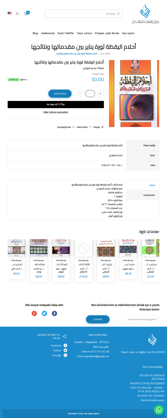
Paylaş (96, 127)
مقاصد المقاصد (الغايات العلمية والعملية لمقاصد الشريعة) (150, 264)
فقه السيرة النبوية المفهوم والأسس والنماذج (128, 264)
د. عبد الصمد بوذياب (39, 270)
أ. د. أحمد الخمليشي (83, 270)
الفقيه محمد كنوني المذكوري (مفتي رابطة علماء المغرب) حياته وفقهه (16, 264)
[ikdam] (144, 13)
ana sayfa (105, 53)
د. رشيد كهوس (128, 269)
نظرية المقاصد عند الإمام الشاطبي (106, 264)
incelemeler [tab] (149, 195)
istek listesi (82, 127)
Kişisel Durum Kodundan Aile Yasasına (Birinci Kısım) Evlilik (83, 264)
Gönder (97, 319)
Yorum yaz (98, 74)
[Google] (34, 313)
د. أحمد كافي (16, 269)
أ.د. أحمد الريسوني (105, 270)
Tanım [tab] (152, 185)
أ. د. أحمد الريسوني (150, 270)
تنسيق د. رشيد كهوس (61, 270)
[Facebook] (54, 313)
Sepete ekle (60, 93)
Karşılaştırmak (64, 127)
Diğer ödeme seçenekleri (55, 112)
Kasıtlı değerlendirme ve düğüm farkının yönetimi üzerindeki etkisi (38, 264)
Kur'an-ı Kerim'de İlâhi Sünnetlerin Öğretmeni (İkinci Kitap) (61, 264)
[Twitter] (44, 313)
